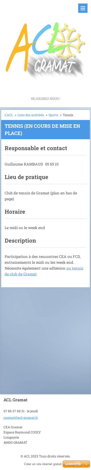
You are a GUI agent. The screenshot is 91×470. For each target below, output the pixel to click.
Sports (53, 115)
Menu (83, 8)
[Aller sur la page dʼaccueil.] (45, 48)
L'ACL (9, 115)
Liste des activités (31, 115)
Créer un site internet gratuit (43, 464)
